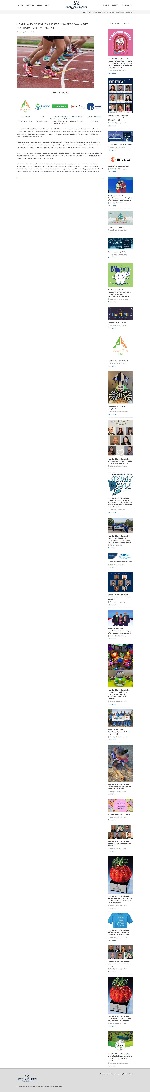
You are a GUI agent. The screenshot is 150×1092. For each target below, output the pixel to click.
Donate (115, 5)
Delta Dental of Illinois (60, 116)
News (47, 5)
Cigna (42, 116)
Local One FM (25, 116)
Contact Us (127, 5)
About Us (30, 5)
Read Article (112, 73)
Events (106, 5)
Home (20, 5)
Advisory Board (122, 1074)
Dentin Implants (77, 116)
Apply (39, 5)
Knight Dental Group (94, 116)
